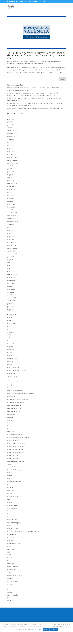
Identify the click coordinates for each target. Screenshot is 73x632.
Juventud (10, 487)
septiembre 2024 (12, 163)
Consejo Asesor (12, 385)
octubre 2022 (11, 219)
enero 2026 (10, 131)
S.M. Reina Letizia (12, 555)
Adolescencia (11, 323)
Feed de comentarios (13, 598)
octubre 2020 (11, 277)
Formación (10, 432)
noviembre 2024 (12, 160)
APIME (9, 335)
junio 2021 (10, 257)
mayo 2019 (10, 310)
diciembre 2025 (12, 134)
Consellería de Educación (15, 391)
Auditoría (10, 338)
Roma (9, 546)
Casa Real (10, 361)
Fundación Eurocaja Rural (15, 446)
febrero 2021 (11, 268)
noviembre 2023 (12, 186)
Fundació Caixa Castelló (14, 435)
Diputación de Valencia (37, 61)
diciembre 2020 (12, 274)
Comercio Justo (12, 376)
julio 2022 (10, 227)
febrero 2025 (11, 151)
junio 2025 (10, 145)
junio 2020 (10, 283)
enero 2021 (10, 271)
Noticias (9, 514)
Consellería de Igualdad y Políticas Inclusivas (20, 394)
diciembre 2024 (12, 157)
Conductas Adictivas (13, 382)
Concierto (10, 379)
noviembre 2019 (12, 298)
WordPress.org (11, 601)
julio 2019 (10, 304)
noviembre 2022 (12, 216)
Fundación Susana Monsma (15, 461)
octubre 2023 (11, 189)
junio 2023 (10, 195)
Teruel (9, 572)
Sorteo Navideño (12, 567)
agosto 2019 (11, 301)
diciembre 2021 (12, 245)
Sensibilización (11, 558)
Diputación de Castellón (14, 408)
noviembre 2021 (12, 248)
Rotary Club (10, 549)
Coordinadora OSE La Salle (15, 402)
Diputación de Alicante (14, 405)
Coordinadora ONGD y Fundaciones (18, 399)
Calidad (9, 352)
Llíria (8, 499)
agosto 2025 (11, 139)
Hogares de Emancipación (15, 63)
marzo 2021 (11, 266)
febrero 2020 (11, 289)
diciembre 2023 (12, 183)
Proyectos (10, 537)
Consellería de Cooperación (15, 388)
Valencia (9, 578)
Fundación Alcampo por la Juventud (18, 438)
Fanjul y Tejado (12, 429)
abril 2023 (10, 201)
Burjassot (10, 347)
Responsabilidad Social (14, 543)
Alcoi (8, 329)
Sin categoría (11, 561)
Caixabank (10, 350)
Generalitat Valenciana (14, 467)
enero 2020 (10, 292)
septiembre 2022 (12, 222)
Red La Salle (11, 540)
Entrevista (10, 426)
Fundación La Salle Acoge (52, 61)
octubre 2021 (11, 251)
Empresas (10, 420)
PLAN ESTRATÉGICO (13, 528)
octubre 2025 (11, 137)
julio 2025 (10, 142)
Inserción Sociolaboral (14, 481)
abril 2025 (10, 148)
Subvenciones (11, 569)
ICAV (8, 473)
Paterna (40, 63)
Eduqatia (10, 417)
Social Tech (10, 564)
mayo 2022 (10, 230)
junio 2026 (10, 125)
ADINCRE (10, 320)
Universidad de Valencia (14, 575)
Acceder (9, 592)
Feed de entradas (12, 595)
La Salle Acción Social (30, 63)
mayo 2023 (10, 198)
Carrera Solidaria (12, 358)
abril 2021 (10, 263)
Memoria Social (12, 508)
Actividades (10, 317)
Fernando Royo (14, 61)
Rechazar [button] (54, 629)
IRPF (8, 484)
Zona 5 (9, 584)
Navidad (9, 511)
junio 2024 (10, 172)
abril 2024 (10, 178)
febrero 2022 (11, 239)
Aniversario (10, 332)
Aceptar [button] (46, 629)
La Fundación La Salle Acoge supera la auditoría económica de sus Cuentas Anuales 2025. (35, 109)
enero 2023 (10, 210)
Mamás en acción (12, 505)
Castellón (10, 364)
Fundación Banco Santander (16, 443)
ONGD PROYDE (12, 520)
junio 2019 (10, 307)
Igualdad (10, 476)
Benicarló (10, 341)
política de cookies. (36, 629)
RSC (8, 552)
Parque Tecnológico (13, 523)
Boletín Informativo (13, 344)
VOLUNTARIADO (12, 581)
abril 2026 (10, 128)
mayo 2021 (10, 260)
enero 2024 (10, 180)
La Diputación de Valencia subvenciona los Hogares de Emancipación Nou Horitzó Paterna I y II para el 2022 (36, 55)
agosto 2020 (11, 280)
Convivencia (11, 396)
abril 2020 (10, 286)
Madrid (9, 502)
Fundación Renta (12, 458)
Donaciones (11, 414)
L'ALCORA (10, 490)
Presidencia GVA (12, 534)
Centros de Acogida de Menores (17, 370)
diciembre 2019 (12, 295)
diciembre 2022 (12, 213)
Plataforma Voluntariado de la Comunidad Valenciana (23, 531)
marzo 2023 (11, 204)
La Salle (9, 493)
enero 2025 (10, 154)
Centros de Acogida (13, 367)
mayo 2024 (10, 175)
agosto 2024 (11, 166)
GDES (9, 464)
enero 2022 (10, 242)
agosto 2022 (11, 224)
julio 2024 (10, 169)
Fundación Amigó (12, 440)
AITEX (9, 326)
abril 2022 (10, 233)
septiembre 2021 (12, 254)
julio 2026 (10, 122)
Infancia (9, 479)
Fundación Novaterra (13, 455)
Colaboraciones (12, 373)
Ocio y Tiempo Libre (13, 517)
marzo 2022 (11, 236)
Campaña (10, 355)
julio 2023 (10, 192)
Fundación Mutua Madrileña (16, 452)
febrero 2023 (11, 207)
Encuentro (10, 423)
